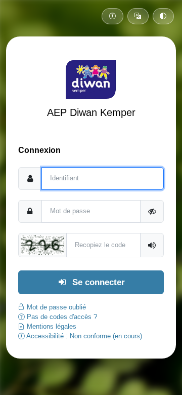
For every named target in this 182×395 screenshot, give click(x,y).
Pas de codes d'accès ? (61, 317)
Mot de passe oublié (55, 307)
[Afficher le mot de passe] (152, 211)
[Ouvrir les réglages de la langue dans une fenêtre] (138, 16)
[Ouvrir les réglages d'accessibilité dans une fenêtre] (112, 16)
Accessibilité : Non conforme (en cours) (83, 336)
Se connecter (97, 282)
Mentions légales (50, 326)
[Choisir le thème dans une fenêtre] (163, 16)
